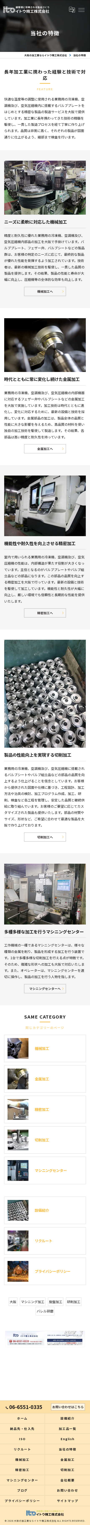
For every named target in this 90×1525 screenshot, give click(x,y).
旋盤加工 (55, 1301)
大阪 (13, 1301)
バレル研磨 (45, 1311)
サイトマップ (67, 1500)
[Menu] (81, 9)
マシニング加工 (32, 1301)
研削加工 (73, 1301)
